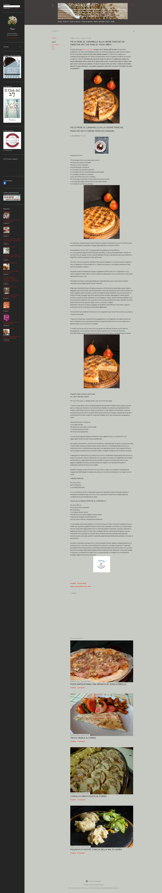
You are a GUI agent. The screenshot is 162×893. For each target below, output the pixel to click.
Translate (16, 8)
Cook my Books (87, 21)
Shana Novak (99, 885)
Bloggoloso (6, 301)
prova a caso (6, 234)
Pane (112, 21)
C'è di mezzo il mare (8, 328)
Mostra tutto (7, 341)
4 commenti (81, 687)
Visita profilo (12, 38)
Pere (53, 47)
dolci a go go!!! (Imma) (9, 247)
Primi (96, 21)
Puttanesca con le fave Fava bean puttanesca (10, 272)
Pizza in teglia (7, 309)
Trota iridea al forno (83, 737)
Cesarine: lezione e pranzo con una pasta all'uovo (11, 220)
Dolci (108, 21)
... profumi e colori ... (78, 5)
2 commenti (81, 741)
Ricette (66, 21)
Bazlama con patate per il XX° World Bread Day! (11, 323)
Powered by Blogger (94, 881)
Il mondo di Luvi (7, 212)
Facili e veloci (75, 21)
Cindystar (5, 314)
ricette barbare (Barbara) (10, 263)
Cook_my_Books (88, 49)
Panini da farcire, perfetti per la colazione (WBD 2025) (11, 337)
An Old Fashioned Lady (9, 287)
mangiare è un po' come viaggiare (12, 239)
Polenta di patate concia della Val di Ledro (96, 849)
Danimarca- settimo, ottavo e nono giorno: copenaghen (11, 296)
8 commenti (81, 853)
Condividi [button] (54, 38)
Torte (53, 49)
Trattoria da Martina (8, 277)
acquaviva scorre (7, 226)
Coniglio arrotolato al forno (88, 796)
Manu (12, 29)
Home (60, 21)
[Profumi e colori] (4, 184)
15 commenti (81, 800)
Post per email (81, 583)
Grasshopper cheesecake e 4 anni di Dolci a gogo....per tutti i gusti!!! (11, 256)
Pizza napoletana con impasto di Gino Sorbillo (98, 684)
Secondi (102, 21)
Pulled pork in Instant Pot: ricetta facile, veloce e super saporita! (11, 280)
